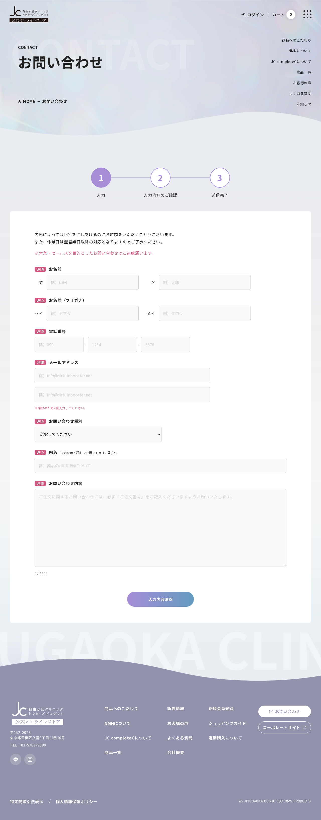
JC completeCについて (291, 61)
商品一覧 (304, 72)
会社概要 (175, 752)
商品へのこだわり (296, 40)
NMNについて (299, 50)
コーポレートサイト (281, 727)
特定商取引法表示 (27, 801)
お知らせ (304, 103)
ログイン (255, 14)
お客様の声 (302, 82)
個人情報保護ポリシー (77, 801)
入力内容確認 (160, 599)
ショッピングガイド (227, 723)
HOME (29, 101)
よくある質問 (300, 93)
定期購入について (225, 738)
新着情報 (175, 708)
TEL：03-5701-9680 (28, 744)
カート (278, 14)
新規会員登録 (221, 708)
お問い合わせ (54, 101)
